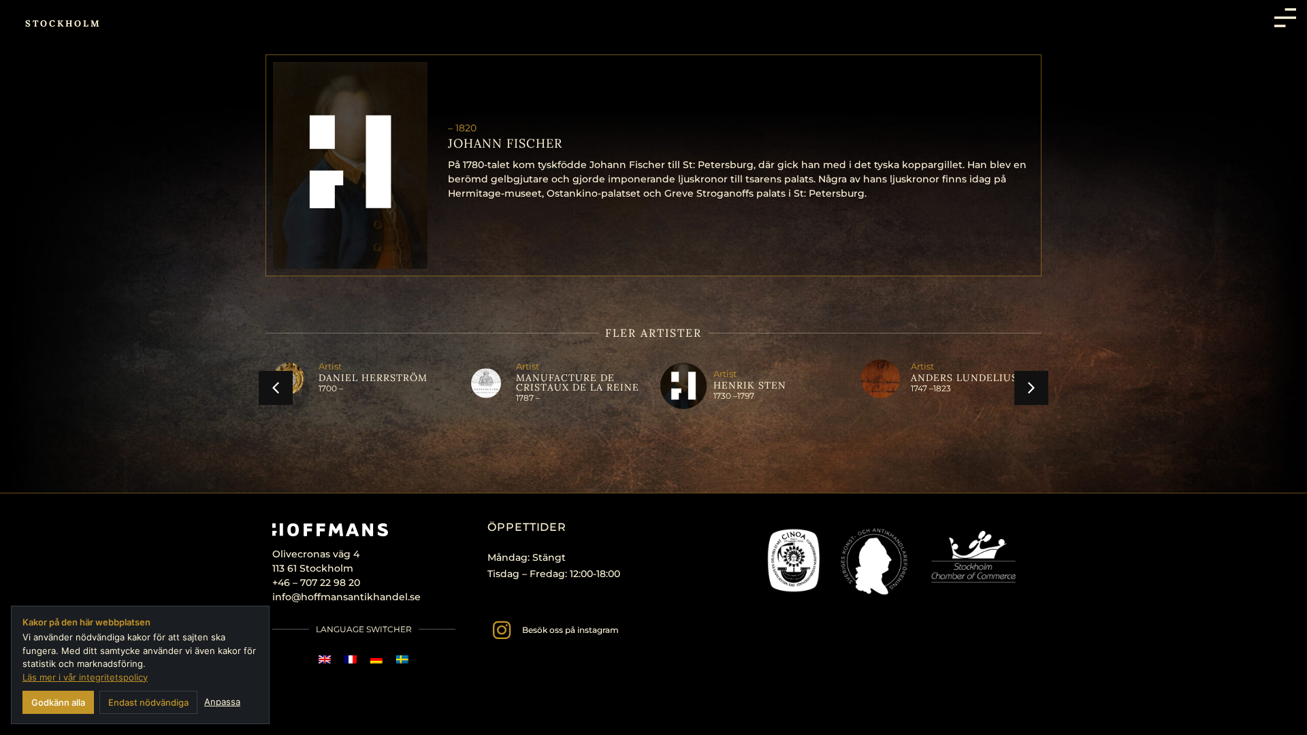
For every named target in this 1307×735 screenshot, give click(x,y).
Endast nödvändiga (148, 702)
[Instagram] (501, 630)
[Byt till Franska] (351, 659)
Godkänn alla (58, 702)
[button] (276, 388)
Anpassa (222, 701)
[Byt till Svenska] (402, 659)
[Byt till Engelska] (325, 659)
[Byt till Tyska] (376, 659)
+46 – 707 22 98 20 (316, 582)
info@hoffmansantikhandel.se (346, 597)
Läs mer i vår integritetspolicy (85, 677)
